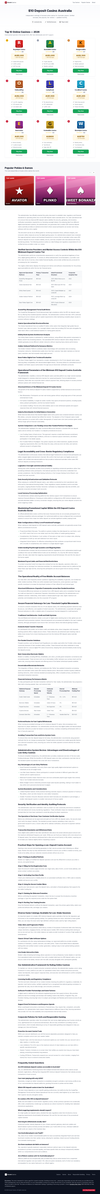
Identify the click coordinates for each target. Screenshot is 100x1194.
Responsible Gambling (79, 1174)
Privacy (88, 1174)
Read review (19, 74)
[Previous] (90, 172)
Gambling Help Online (75, 1184)
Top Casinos (76, 2)
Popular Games (85, 2)
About (93, 2)
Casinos (58, 1174)
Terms (93, 1174)
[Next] (93, 172)
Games (64, 1174)
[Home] (11, 2)
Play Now (19, 70)
